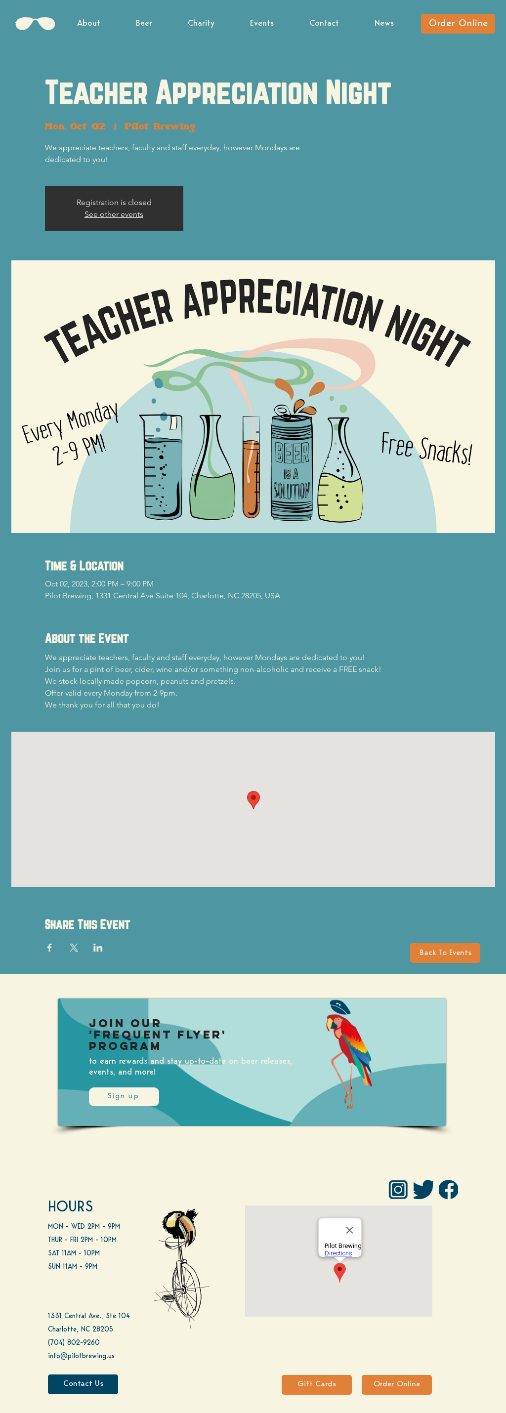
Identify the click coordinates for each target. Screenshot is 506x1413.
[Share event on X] (74, 948)
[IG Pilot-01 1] (398, 1189)
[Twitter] (423, 1189)
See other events (113, 214)
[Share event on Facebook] (49, 948)
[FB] (448, 1189)
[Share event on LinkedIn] (98, 948)
